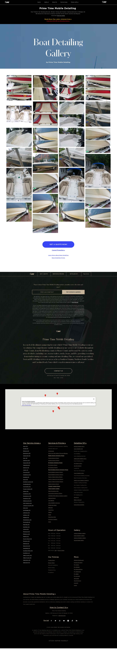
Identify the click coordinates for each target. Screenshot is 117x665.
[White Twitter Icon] (55, 621)
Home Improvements (79, 504)
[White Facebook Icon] (51, 621)
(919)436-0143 (62, 615)
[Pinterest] (68, 621)
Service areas (61, 15)
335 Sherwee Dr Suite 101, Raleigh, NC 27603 (58, 375)
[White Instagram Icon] (59, 621)
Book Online (61, 550)
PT (32, 274)
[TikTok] (72, 621)
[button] (39, 2)
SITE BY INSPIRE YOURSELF (58, 640)
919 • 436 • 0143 (58, 377)
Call (55, 550)
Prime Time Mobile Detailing (58, 8)
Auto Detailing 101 (78, 448)
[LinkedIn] (76, 621)
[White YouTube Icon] (64, 621)
